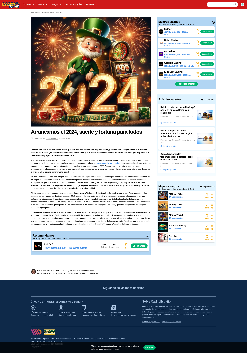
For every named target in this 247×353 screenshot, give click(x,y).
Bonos (41, 4)
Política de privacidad (151, 322)
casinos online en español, (109, 163)
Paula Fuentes (52, 138)
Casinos (27, 4)
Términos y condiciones (171, 322)
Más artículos (209, 100)
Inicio (32, 12)
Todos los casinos (186, 84)
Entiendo (149, 347)
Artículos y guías (73, 4)
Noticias (90, 4)
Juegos (55, 4)
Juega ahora (139, 246)
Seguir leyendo (208, 187)
